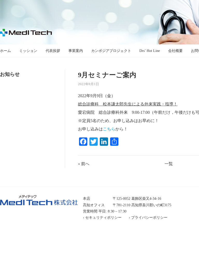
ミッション (28, 51)
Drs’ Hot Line (149, 51)
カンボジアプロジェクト (111, 51)
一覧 (169, 164)
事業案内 (75, 51)
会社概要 (175, 51)
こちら (109, 129)
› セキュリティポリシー (102, 217)
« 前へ (83, 164)
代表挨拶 (53, 51)
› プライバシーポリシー (148, 217)
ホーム (5, 51)
